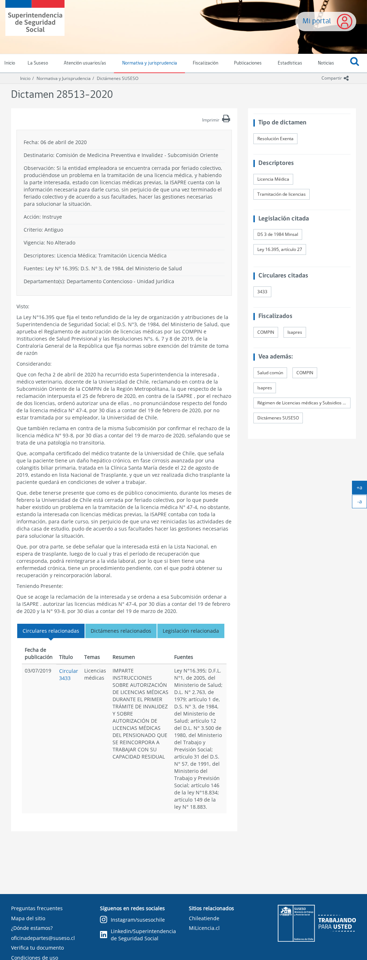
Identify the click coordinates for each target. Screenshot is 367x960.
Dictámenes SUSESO (117, 78)
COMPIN (265, 332)
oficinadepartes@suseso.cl (43, 938)
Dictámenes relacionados (121, 630)
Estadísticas (290, 63)
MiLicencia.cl (204, 928)
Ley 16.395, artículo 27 (279, 249)
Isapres (294, 332)
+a (362, 489)
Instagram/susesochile (138, 919)
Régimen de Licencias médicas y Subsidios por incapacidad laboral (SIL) (304, 403)
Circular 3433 (68, 674)
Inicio (25, 78)
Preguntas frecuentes (37, 908)
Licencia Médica (273, 179)
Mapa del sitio (28, 918)
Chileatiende (204, 918)
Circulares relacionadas (51, 630)
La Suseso (38, 63)
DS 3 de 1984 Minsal (277, 234)
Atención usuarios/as (85, 63)
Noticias (326, 63)
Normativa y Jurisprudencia (64, 78)
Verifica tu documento (37, 947)
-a (362, 503)
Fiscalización (205, 63)
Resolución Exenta (275, 139)
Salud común (270, 373)
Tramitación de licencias (281, 194)
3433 (262, 292)
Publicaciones (248, 63)
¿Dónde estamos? (32, 928)
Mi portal (316, 21)
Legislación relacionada (191, 630)
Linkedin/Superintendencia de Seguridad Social (143, 935)
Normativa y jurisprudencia (149, 63)
